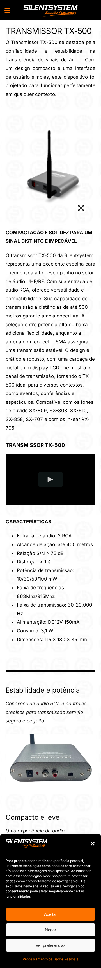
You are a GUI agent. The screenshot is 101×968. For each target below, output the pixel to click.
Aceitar (50, 914)
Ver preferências (51, 945)
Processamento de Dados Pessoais (50, 959)
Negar (50, 929)
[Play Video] (50, 479)
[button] (92, 843)
